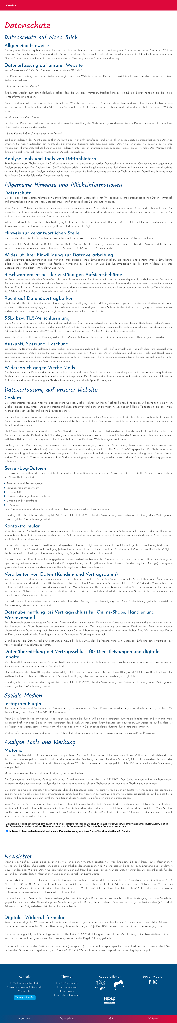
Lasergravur (67, 991)
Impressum (24, 1018)
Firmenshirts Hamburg (67, 995)
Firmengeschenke (67, 987)
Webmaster (24, 991)
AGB (110, 1018)
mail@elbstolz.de (29, 983)
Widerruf (153, 1018)
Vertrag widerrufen (24, 997)
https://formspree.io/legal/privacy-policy (130, 950)
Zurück (11, 5)
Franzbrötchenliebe (67, 983)
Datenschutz (67, 1018)
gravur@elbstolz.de (31, 987)
